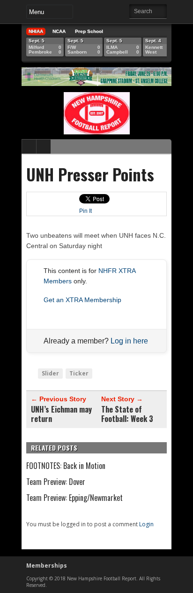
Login (146, 524)
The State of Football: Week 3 (127, 414)
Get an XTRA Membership (82, 300)
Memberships (46, 566)
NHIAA (36, 31)
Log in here (129, 341)
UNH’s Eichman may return (61, 414)
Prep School (89, 31)
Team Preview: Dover (55, 481)
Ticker (79, 373)
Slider (50, 373)
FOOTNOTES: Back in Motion (65, 465)
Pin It (85, 211)
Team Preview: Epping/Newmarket (74, 497)
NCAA (59, 31)
